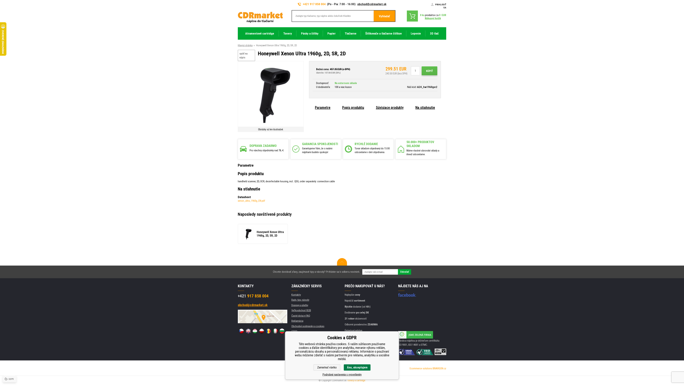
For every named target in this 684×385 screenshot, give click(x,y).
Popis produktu (353, 107)
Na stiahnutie (425, 107)
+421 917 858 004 (314, 4)
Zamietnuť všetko (327, 367)
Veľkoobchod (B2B (301, 310)
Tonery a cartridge (356, 380)
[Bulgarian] (281, 331)
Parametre (322, 107)
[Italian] (275, 331)
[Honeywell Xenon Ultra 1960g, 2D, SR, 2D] (271, 94)
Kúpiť (429, 71)
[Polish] (261, 331)
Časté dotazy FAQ (300, 315)
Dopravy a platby (299, 305)
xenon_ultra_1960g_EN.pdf (251, 200)
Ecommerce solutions (421, 368)
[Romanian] (268, 331)
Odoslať (404, 271)
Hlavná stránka (245, 45)
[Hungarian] (254, 331)
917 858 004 (253, 296)
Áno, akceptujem (357, 367)
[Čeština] (241, 331)
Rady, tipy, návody (300, 300)
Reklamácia (297, 321)
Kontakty (296, 294)
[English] (248, 331)
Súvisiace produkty (390, 107)
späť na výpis (243, 55)
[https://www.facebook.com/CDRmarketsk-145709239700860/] (407, 295)
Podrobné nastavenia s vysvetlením (342, 374)
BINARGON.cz (439, 368)
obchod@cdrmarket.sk (371, 4)
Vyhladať (384, 16)
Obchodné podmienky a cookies (307, 326)
